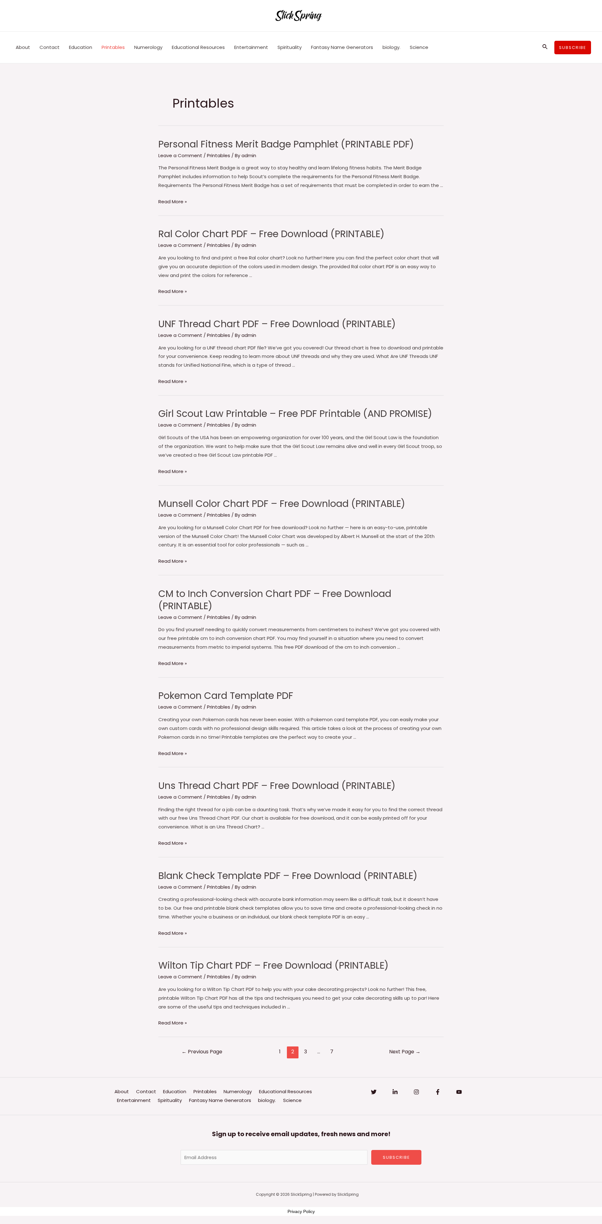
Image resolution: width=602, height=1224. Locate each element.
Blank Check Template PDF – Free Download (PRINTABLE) (287, 875)
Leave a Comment (180, 155)
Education (80, 47)
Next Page (404, 1051)
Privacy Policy (301, 1211)
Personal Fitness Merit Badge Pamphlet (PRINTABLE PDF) (286, 144)
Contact (50, 47)
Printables (113, 47)
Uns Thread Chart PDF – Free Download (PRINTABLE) (276, 785)
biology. (391, 47)
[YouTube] (459, 1092)
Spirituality (289, 47)
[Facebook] (438, 1092)
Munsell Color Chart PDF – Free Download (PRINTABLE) (281, 503)
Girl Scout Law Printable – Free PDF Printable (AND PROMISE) (295, 413)
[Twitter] (374, 1092)
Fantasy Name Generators (342, 47)
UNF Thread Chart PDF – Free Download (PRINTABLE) (277, 324)
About (23, 47)
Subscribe (396, 1157)
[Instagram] (416, 1092)
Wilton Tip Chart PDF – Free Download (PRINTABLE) (273, 965)
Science (419, 47)
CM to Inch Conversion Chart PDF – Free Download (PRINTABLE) (274, 600)
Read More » (172, 201)
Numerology (148, 47)
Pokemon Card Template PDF (225, 695)
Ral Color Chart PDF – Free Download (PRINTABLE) (271, 234)
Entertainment (251, 47)
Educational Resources (198, 47)
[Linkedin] (395, 1092)
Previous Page (202, 1051)
